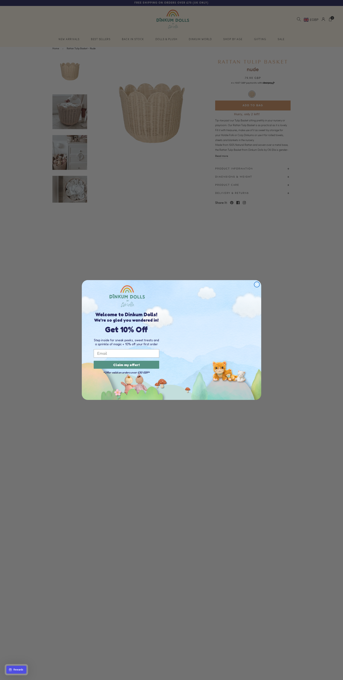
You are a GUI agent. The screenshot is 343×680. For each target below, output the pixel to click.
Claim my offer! (126, 365)
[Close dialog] (257, 284)
